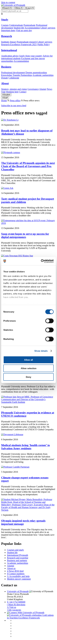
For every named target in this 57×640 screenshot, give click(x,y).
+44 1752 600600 (16, 602)
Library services (47, 28)
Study (4, 19)
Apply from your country (30, 56)
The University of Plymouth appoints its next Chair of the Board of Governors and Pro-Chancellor (28, 166)
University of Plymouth (18, 591)
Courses (5, 25)
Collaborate (13, 78)
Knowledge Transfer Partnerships (16, 75)
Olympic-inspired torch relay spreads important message (23, 522)
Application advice (10, 56)
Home (4, 100)
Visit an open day (24, 30)
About (5, 83)
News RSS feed (15, 571)
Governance (33, 89)
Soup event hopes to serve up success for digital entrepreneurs (25, 235)
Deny (28, 377)
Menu (18, 8)
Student (6, 95)
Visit (3, 91)
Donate (4, 78)
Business (6, 66)
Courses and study (15, 550)
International (9, 50)
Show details (41, 351)
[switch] (49, 320)
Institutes (5, 42)
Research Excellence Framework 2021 (19, 44)
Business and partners (17, 560)
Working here (12, 91)
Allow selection (28, 368)
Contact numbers (15, 573)
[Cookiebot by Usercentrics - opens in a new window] (41, 261)
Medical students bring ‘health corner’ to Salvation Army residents (25, 447)
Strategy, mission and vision (14, 89)
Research (6, 36)
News (49, 89)
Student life (19, 28)
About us (11, 568)
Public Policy (43, 44)
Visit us (11, 607)
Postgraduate (29, 25)
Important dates (8, 30)
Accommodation (32, 28)
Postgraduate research (27, 42)
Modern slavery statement (19, 579)
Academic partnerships (42, 75)
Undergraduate (16, 25)
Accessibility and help (18, 576)
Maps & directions (16, 604)
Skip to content (8, 2)
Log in (29, 8)
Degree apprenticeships (36, 72)
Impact (13, 42)
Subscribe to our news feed (13, 105)
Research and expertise (17, 558)
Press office (15, 100)
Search (7, 8)
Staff (5, 98)
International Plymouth (17, 555)
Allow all (28, 359)
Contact (22, 91)
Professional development (13, 72)
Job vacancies (14, 610)
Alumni (42, 89)
